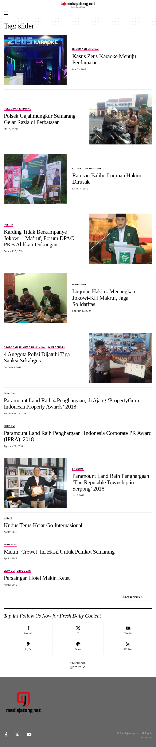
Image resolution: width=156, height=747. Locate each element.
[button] (7, 13)
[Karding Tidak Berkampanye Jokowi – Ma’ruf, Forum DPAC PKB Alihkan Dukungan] (120, 239)
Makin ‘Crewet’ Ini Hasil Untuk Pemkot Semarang (59, 551)
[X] (78, 630)
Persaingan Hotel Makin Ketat (37, 578)
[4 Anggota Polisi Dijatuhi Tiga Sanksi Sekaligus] (120, 358)
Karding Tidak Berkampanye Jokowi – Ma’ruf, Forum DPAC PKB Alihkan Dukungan (39, 238)
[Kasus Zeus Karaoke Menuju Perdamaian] (35, 60)
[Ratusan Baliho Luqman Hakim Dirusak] (35, 179)
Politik (77, 168)
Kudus (8, 518)
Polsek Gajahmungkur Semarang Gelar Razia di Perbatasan (40, 119)
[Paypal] (28, 646)
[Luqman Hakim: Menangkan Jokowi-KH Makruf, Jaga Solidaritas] (35, 298)
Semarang (10, 545)
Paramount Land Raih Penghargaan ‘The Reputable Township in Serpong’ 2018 (110, 482)
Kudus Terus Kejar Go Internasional (43, 525)
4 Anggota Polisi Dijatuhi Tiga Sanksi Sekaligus (37, 357)
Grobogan (11, 347)
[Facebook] (28, 630)
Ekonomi (9, 393)
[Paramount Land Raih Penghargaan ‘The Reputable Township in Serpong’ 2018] (35, 483)
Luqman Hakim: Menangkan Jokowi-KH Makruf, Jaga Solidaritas (103, 297)
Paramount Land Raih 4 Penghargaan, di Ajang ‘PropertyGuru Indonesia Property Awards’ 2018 (71, 403)
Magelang (79, 284)
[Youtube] (127, 630)
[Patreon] (78, 646)
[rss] (127, 646)
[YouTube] (29, 734)
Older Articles (131, 597)
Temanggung (92, 168)
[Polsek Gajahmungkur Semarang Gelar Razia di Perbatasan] (120, 119)
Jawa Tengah (56, 347)
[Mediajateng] (78, 4)
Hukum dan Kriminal (85, 49)
